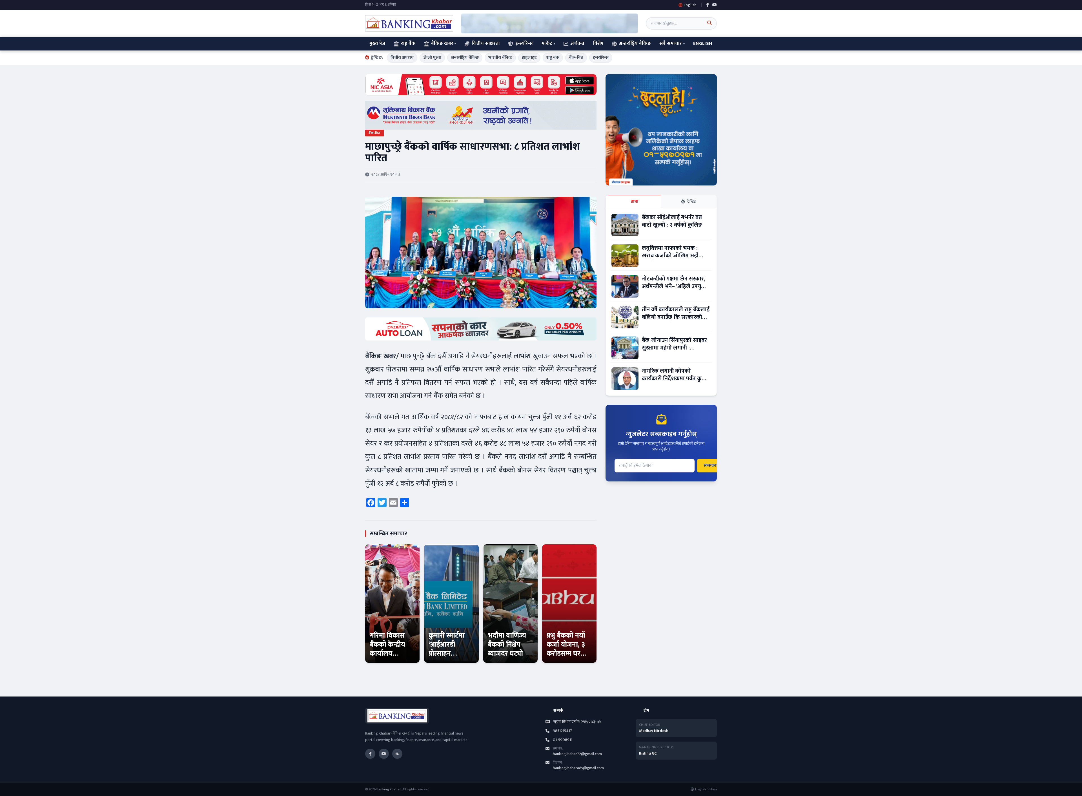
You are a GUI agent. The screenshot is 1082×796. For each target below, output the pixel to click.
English (702, 43)
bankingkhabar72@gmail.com (577, 754)
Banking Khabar (388, 789)
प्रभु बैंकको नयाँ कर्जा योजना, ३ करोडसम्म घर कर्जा (566, 649)
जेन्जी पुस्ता (432, 57)
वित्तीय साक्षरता (486, 43)
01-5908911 (562, 740)
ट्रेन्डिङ (692, 201)
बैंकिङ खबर (442, 43)
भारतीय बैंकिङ (500, 57)
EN (397, 754)
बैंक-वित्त (576, 57)
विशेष (598, 43)
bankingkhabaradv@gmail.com (578, 768)
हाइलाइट (529, 57)
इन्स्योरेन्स (524, 43)
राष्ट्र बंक (552, 57)
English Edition (706, 789)
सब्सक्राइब (712, 465)
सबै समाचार (670, 43)
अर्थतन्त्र (577, 43)
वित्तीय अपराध (402, 57)
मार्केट (547, 43)
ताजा (634, 201)
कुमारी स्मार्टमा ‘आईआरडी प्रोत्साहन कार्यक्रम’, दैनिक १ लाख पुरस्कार (449, 653)
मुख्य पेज (377, 43)
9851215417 (562, 731)
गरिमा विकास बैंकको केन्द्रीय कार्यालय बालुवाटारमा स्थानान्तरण (387, 653)
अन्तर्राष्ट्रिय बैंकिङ (635, 43)
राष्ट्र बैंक (408, 43)
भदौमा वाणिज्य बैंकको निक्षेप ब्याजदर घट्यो (507, 644)
